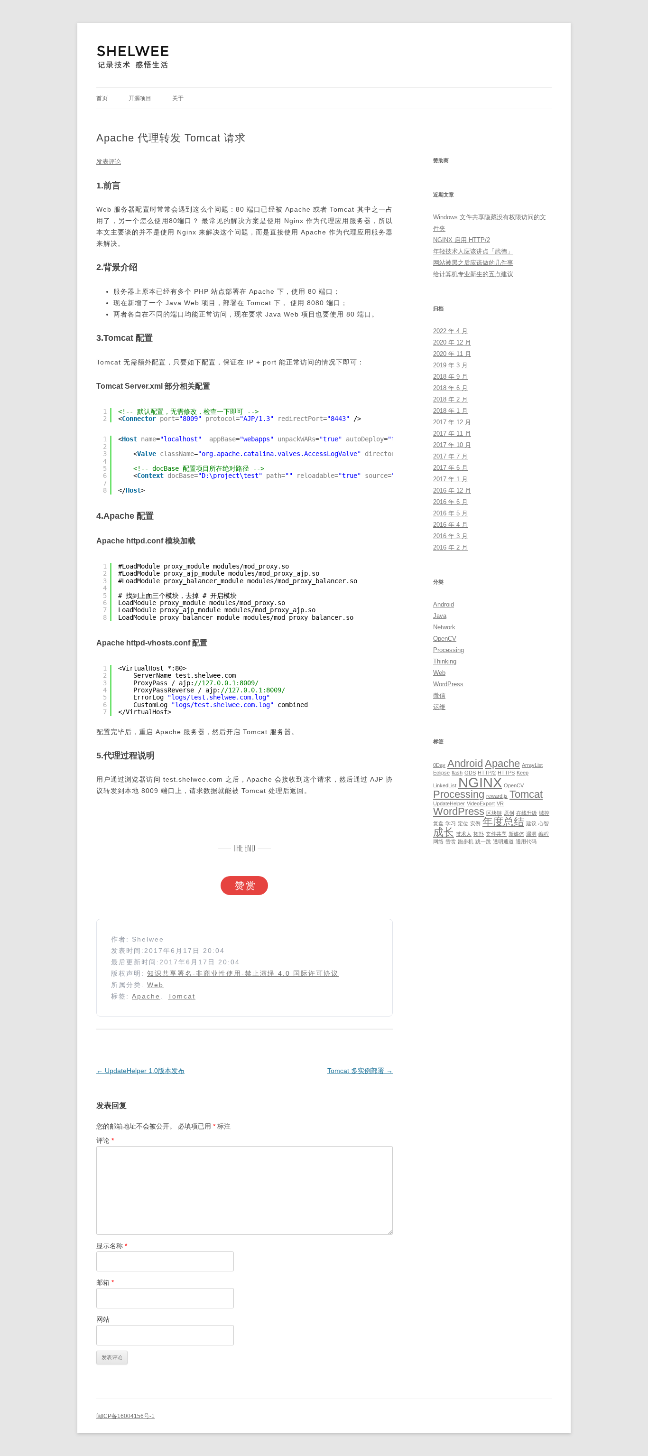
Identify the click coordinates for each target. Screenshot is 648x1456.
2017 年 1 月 (450, 479)
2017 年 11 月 (452, 433)
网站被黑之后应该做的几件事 (473, 262)
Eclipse (441, 772)
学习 (450, 823)
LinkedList (444, 785)
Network (444, 627)
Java (439, 615)
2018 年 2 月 (450, 399)
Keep (522, 772)
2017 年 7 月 (450, 456)
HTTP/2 (487, 772)
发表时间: (127, 950)
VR (500, 803)
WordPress (448, 684)
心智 (543, 823)
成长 (443, 832)
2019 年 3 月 (450, 365)
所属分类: (129, 985)
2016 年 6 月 (450, 501)
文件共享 (496, 834)
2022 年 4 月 (450, 331)
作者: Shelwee (137, 939)
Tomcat (181, 996)
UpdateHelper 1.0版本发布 (140, 1070)
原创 (509, 813)
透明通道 (503, 841)
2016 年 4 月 (450, 524)
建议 (531, 823)
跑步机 (465, 841)
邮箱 (105, 1282)
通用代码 (526, 841)
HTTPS (506, 772)
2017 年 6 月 (450, 467)
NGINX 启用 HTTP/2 (461, 239)
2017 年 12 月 (452, 422)
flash (457, 772)
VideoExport (481, 803)
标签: (121, 996)
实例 (475, 823)
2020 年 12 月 (452, 342)
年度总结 (503, 822)
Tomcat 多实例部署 (360, 1070)
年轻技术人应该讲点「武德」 (473, 251)
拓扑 (478, 834)
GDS (470, 772)
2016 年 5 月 (450, 513)
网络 (438, 841)
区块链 (494, 813)
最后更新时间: (135, 962)
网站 (103, 1319)
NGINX (480, 782)
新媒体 (516, 834)
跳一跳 (483, 841)
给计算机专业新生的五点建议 (473, 274)
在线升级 (526, 813)
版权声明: (129, 973)
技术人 (464, 834)
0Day (439, 765)
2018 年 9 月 (450, 376)
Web (155, 985)
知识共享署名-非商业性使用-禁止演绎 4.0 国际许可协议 (243, 973)
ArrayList (532, 765)
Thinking (444, 661)
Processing (448, 649)
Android (443, 604)
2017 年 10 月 (452, 444)
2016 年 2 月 (450, 547)
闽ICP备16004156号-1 (125, 1416)
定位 (463, 823)
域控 (544, 813)
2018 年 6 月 (450, 388)
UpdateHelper (449, 803)
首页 (102, 98)
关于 (178, 98)
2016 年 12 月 (452, 490)
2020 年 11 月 (452, 353)
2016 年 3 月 (450, 536)
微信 (439, 695)
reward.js (497, 796)
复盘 (438, 823)
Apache (146, 996)
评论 (105, 1140)
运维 (439, 706)
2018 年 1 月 (450, 410)
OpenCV (444, 638)
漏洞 (531, 834)
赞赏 (450, 841)
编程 (543, 834)
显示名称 (111, 1246)
